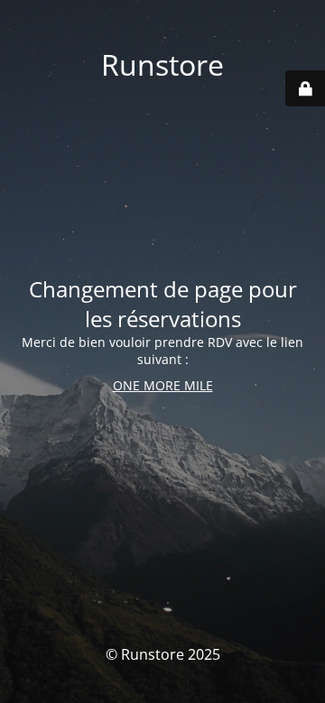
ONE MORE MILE (163, 385)
